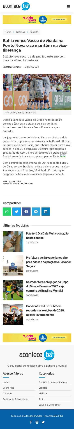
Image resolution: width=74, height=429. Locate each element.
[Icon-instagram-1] (37, 422)
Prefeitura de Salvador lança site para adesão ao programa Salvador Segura (48, 262)
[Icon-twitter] (43, 422)
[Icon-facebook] (30, 422)
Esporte (34, 32)
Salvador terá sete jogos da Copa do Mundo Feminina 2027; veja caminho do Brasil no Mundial (47, 286)
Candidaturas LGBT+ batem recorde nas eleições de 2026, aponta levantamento (45, 310)
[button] (68, 6)
